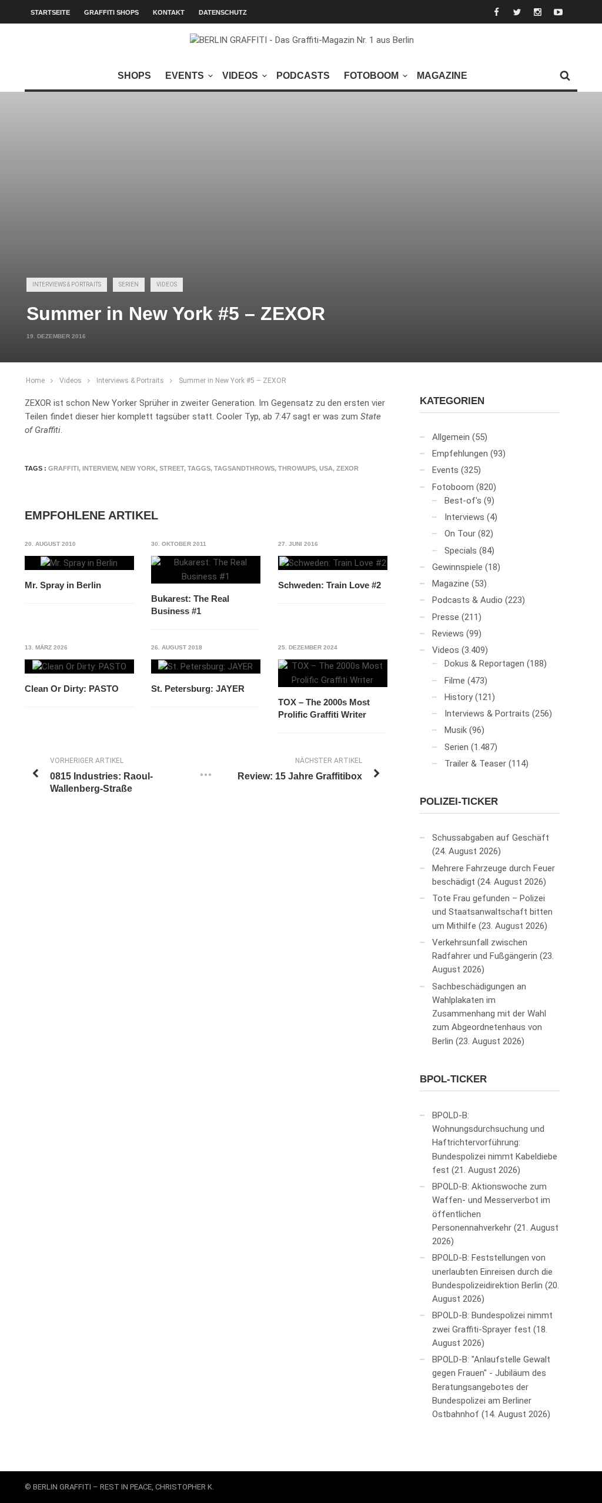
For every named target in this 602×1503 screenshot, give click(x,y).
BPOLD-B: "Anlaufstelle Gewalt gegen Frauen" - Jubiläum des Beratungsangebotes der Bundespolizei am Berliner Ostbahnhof (491, 1386)
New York (138, 468)
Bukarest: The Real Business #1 (190, 605)
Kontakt (169, 12)
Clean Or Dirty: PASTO (72, 689)
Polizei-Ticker (459, 801)
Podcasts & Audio (467, 600)
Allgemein (451, 437)
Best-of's (462, 500)
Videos (240, 76)
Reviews (448, 633)
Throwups (297, 468)
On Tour (460, 533)
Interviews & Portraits (66, 284)
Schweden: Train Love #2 (329, 585)
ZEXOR (347, 468)
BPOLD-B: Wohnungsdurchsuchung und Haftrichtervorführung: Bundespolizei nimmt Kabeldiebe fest (494, 1142)
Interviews (464, 517)
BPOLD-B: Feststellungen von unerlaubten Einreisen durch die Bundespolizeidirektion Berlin (492, 1271)
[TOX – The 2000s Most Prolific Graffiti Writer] (332, 673)
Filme (454, 680)
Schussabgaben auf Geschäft (490, 837)
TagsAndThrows (244, 468)
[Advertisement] (301, 177)
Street (171, 468)
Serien (129, 284)
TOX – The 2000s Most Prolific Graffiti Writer (324, 708)
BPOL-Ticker (453, 1079)
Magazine (442, 76)
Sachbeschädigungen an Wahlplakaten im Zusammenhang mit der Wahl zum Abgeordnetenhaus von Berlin (489, 1014)
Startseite (50, 12)
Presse (445, 617)
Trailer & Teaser (475, 763)
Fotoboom (371, 76)
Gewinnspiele (457, 567)
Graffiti (63, 468)
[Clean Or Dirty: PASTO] (79, 666)
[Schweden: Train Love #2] (332, 563)
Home (35, 380)
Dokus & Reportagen (484, 663)
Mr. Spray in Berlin (63, 585)
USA (326, 468)
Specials (460, 550)
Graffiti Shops (111, 12)
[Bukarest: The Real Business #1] (205, 570)
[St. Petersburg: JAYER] (205, 666)
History (458, 697)
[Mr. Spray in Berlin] (79, 563)
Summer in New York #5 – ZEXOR (232, 380)
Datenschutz (223, 12)
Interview (99, 468)
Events (184, 76)
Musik (455, 730)
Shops (134, 76)
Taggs (199, 468)
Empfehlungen (460, 453)
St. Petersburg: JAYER (198, 689)
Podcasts (303, 76)
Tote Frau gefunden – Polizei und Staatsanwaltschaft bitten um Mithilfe (492, 912)
